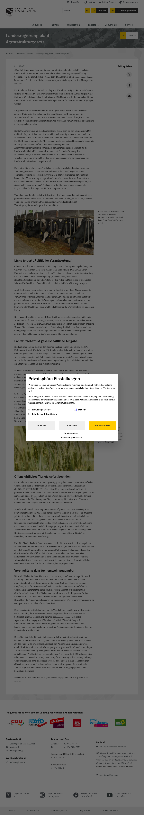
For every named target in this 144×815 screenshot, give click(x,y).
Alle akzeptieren (102, 425)
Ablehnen (41, 425)
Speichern (72, 425)
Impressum (65, 437)
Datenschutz (77, 437)
